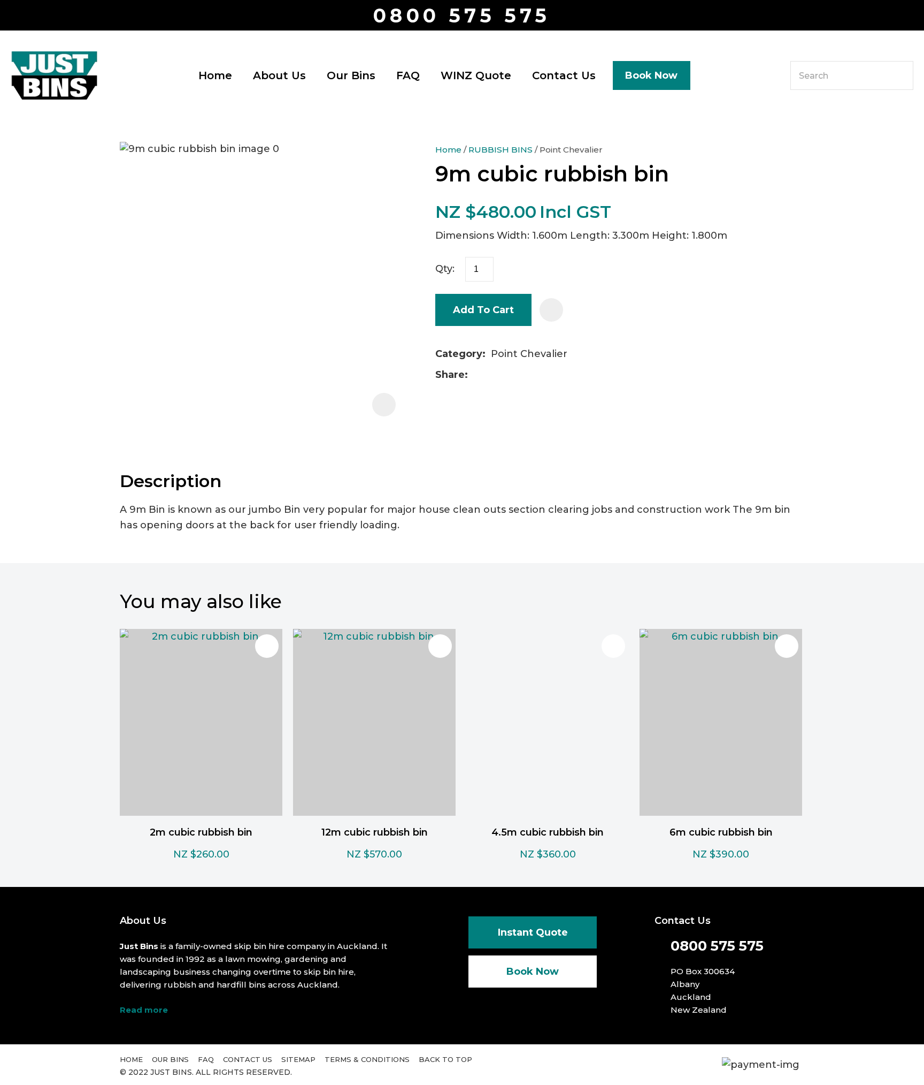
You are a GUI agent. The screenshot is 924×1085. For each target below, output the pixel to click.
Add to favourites (267, 646)
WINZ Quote (476, 75)
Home (215, 75)
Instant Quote (533, 932)
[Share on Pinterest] (524, 375)
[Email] (507, 375)
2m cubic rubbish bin (201, 832)
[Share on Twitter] (490, 375)
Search (900, 75)
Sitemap (298, 1059)
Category (458, 354)
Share (450, 375)
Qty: (445, 269)
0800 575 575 (461, 16)
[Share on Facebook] (475, 374)
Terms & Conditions (367, 1059)
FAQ (408, 75)
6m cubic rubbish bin (721, 832)
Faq (206, 1059)
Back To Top (445, 1059)
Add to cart (483, 310)
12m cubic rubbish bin (374, 832)
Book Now (651, 75)
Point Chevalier (571, 150)
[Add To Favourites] (551, 310)
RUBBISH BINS (500, 150)
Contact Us (564, 75)
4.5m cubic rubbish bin (547, 832)
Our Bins (351, 75)
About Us (279, 75)
